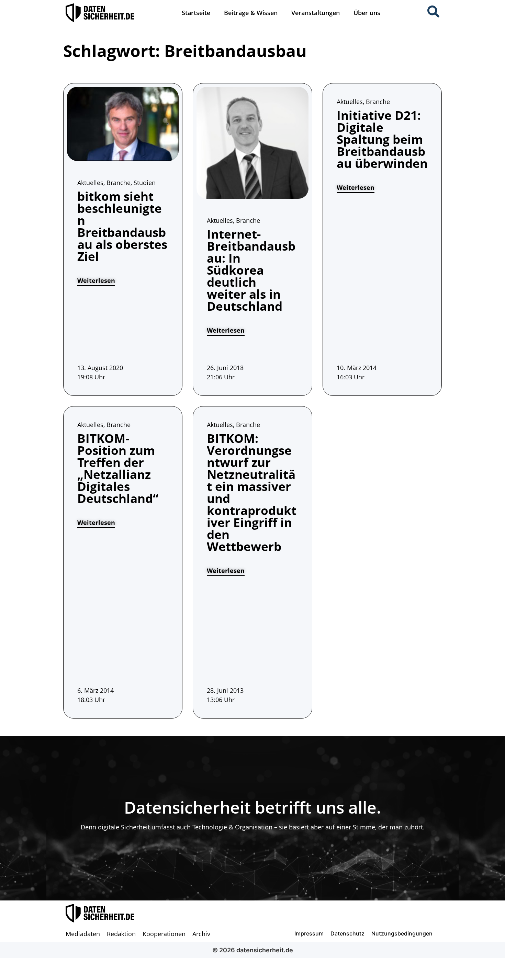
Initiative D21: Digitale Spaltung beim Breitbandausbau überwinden (382, 139)
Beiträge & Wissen (251, 12)
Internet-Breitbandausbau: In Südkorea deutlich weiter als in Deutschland (251, 270)
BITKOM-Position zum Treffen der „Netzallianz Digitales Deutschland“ (117, 468)
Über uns (367, 12)
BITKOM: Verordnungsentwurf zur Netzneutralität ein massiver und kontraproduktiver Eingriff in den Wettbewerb (251, 492)
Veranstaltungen (315, 12)
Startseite (196, 12)
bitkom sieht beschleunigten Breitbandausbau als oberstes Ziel (122, 226)
